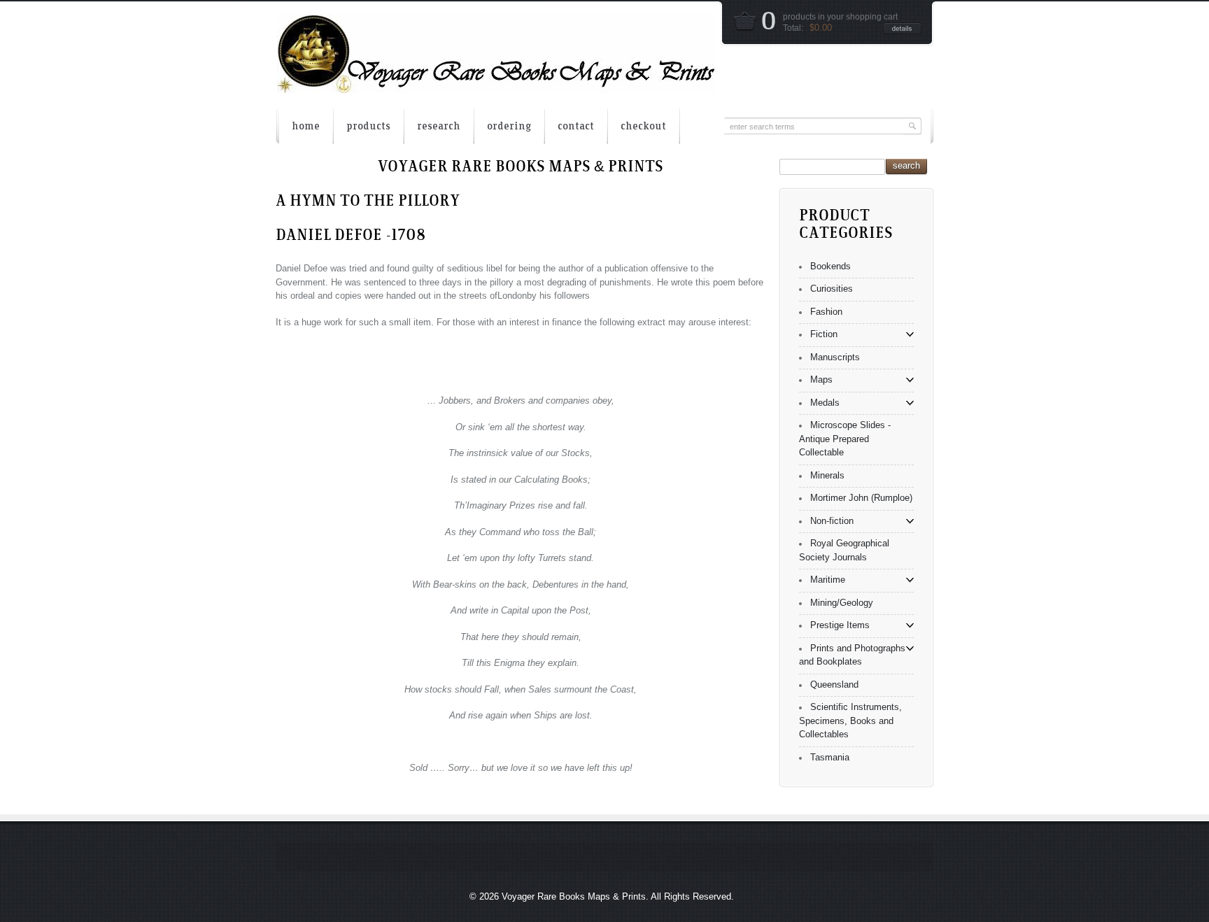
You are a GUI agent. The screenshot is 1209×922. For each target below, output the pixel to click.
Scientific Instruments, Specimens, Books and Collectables (850, 720)
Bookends (830, 266)
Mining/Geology (841, 602)
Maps (821, 379)
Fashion (826, 311)
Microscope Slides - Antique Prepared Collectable (845, 439)
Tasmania (829, 757)
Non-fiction (832, 521)
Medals (825, 402)
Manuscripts (835, 357)
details (902, 28)
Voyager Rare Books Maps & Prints (574, 896)
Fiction (823, 334)
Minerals (827, 475)
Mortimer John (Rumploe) (861, 497)
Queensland (834, 684)
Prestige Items (840, 625)
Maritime (827, 579)
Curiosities (831, 288)
